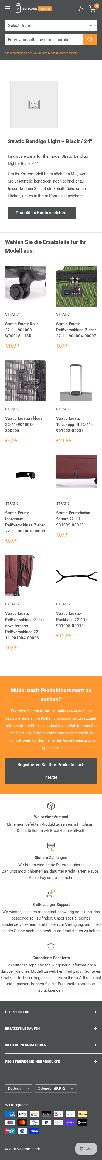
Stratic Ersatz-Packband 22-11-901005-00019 (71, 619)
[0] (92, 8)
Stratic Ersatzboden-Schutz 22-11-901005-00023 (74, 519)
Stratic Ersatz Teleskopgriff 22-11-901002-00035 (74, 424)
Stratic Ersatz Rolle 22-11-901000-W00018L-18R (22, 330)
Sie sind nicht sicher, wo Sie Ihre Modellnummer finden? (41, 53)
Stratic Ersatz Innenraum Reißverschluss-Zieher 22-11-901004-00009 (25, 522)
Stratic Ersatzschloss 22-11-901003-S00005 (23, 424)
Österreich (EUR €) (51, 1088)
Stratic (12, 314)
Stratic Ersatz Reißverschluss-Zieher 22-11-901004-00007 (76, 330)
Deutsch (14, 1088)
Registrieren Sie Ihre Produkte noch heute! (51, 771)
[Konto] (81, 8)
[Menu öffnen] (7, 8)
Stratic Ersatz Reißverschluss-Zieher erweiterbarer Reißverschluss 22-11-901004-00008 (25, 625)
